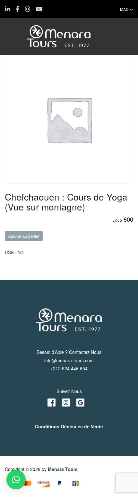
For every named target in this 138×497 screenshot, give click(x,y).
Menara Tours (63, 469)
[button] (16, 479)
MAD (125, 9)
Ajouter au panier (23, 236)
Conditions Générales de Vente (69, 426)
